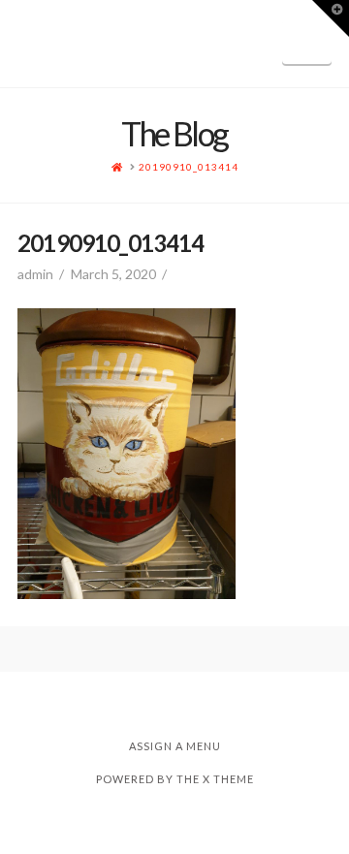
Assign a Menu (175, 746)
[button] (307, 41)
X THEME (228, 779)
